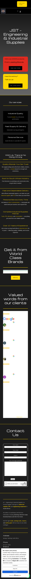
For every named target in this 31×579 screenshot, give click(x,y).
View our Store (22, 4)
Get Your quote (15, 85)
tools (11, 521)
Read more (19, 417)
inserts (24, 521)
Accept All (15, 572)
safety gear (8, 523)
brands (13, 117)
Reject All (15, 568)
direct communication (14, 202)
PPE (14, 195)
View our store (15, 68)
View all (15, 277)
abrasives (10, 216)
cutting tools (17, 521)
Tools (2, 216)
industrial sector (23, 228)
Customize (15, 565)
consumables (18, 216)
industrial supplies (5, 195)
